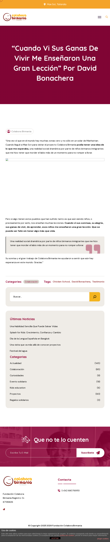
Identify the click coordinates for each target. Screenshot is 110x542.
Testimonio (98, 281)
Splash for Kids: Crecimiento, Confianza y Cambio (35, 332)
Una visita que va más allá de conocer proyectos (35, 344)
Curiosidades (17, 375)
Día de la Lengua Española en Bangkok (30, 338)
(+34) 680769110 (71, 490)
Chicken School (61, 281)
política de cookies (67, 535)
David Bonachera (81, 281)
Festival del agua (18, 350)
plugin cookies (103, 539)
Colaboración (31, 281)
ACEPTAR (55, 538)
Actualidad (15, 363)
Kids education (17, 387)
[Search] (94, 296)
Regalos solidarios (19, 400)
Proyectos (15, 393)
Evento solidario (18, 381)
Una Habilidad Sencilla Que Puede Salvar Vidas (34, 326)
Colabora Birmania (21, 131)
